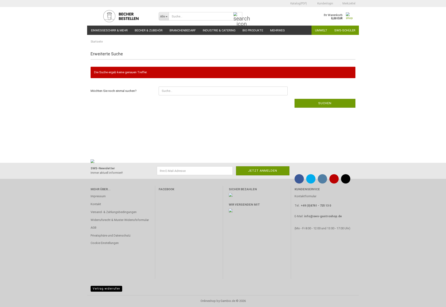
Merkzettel (348, 3)
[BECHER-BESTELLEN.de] (121, 16)
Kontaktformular (305, 196)
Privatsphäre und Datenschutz (111, 235)
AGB (93, 227)
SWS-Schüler (344, 30)
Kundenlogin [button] (324, 3)
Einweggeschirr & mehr (109, 30)
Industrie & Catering (219, 30)
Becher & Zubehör (149, 30)
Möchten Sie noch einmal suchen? (114, 91)
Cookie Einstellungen (105, 243)
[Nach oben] (433, 300)
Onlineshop (208, 301)
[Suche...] (237, 16)
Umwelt (321, 30)
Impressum (98, 196)
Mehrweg (277, 30)
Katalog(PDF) (298, 3)
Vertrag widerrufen (106, 288)
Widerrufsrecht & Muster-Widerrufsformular (120, 220)
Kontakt (96, 204)
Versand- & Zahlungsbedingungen (114, 212)
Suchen (324, 103)
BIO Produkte (253, 30)
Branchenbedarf (183, 30)
